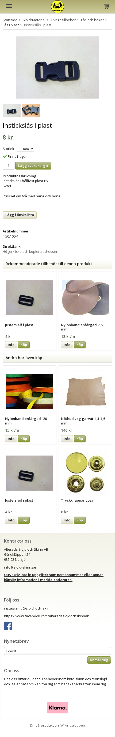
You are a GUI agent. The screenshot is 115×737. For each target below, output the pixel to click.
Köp (24, 344)
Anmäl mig (99, 659)
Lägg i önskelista (19, 214)
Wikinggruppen (72, 725)
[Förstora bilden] (57, 67)
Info (11, 344)
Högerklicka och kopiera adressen (30, 251)
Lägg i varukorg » (33, 165)
